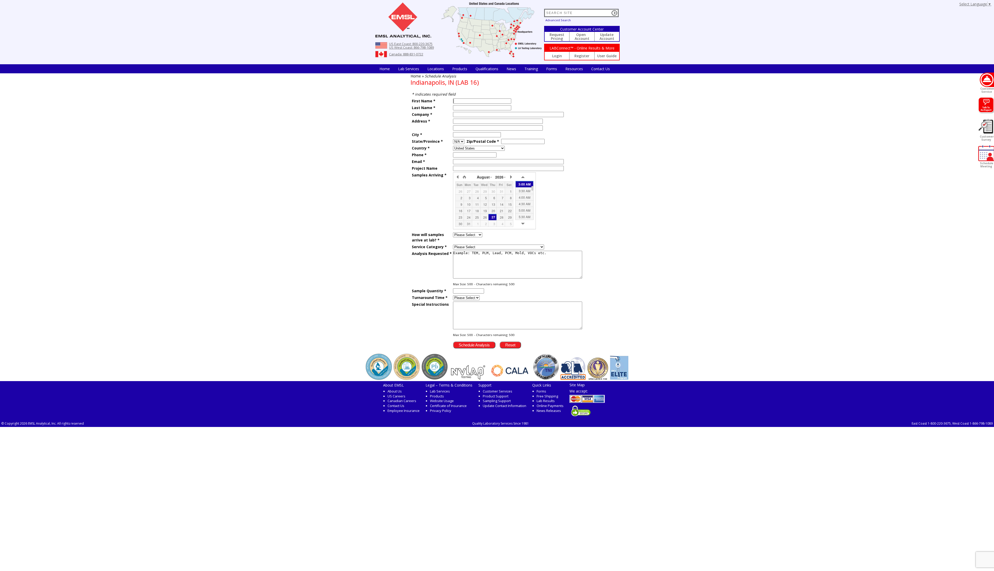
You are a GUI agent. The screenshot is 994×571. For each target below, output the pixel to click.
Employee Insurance (404, 410)
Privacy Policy (440, 410)
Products (459, 68)
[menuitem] (384, 68)
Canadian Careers (402, 400)
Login (557, 55)
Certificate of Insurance (448, 405)
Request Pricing (557, 36)
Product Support (495, 396)
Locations (435, 68)
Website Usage (442, 400)
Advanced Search (558, 20)
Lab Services (440, 391)
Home (384, 68)
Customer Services (497, 391)
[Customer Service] (987, 80)
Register (581, 55)
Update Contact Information (504, 405)
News (511, 68)
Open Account (582, 36)
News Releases (549, 410)
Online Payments (550, 405)
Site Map (577, 384)
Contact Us (600, 68)
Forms (551, 68)
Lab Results (546, 400)
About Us (395, 391)
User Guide (607, 55)
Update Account (607, 36)
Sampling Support (497, 400)
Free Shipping (547, 396)
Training (531, 68)
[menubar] (494, 68)
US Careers (396, 396)
